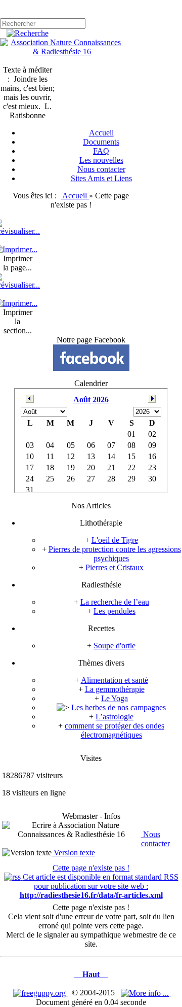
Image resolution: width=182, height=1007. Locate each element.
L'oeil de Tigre (115, 540)
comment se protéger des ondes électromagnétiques (114, 730)
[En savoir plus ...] (146, 992)
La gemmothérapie (115, 689)
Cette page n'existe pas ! (91, 867)
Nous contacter (155, 839)
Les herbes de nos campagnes (118, 707)
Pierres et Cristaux (114, 567)
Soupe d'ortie (114, 645)
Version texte (73, 852)
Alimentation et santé (114, 680)
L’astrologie (114, 716)
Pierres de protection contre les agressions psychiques (115, 554)
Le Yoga (114, 698)
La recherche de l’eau (114, 602)
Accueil (75, 195)
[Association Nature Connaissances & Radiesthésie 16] (62, 51)
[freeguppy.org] (40, 992)
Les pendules (114, 611)
